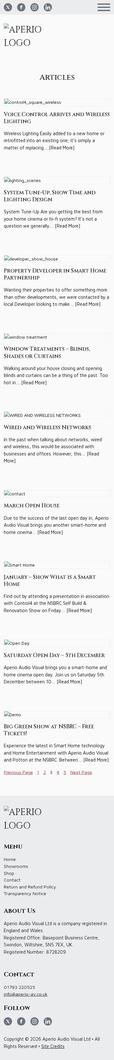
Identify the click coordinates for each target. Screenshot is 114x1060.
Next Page (81, 772)
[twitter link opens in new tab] (8, 7)
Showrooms (16, 866)
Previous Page (18, 772)
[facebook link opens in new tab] (21, 7)
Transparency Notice (25, 893)
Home (10, 859)
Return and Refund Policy (30, 886)
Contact (12, 879)
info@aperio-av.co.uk (26, 994)
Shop (9, 873)
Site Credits (53, 1046)
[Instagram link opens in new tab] (34, 7)
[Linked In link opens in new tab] (48, 7)
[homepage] (25, 37)
